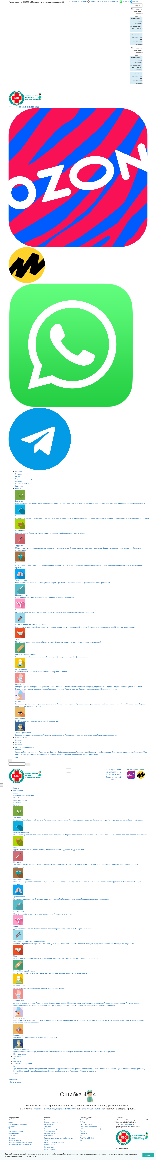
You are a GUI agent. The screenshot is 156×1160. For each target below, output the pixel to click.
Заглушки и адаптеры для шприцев (41, 597)
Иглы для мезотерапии (66, 704)
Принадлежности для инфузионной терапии (43, 565)
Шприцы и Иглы (21, 595)
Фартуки (64, 671)
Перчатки (19, 671)
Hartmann (83, 1133)
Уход (17, 639)
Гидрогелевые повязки (24, 689)
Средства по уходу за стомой (74, 533)
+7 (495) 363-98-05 (16, 107)
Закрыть (137, 5)
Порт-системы (130, 565)
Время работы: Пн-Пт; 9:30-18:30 (105, 1)
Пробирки (83, 627)
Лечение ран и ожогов (74, 735)
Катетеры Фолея (22, 503)
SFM (81, 1135)
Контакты (19, 744)
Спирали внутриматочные (65, 612)
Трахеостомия (21, 580)
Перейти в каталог (66, 1108)
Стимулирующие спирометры (48, 582)
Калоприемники (55, 533)
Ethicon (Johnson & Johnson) (90, 1129)
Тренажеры (89, 612)
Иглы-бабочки (73, 627)
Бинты (17, 656)
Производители (21, 737)
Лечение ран (20, 684)
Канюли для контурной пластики (28, 706)
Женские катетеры (101, 503)
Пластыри (25, 656)
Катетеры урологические (120, 503)
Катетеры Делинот (137, 503)
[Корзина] (141, 2)
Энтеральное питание (104, 518)
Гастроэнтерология (23, 515)
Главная (18, 471)
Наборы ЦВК (67, 565)
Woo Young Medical (87, 1138)
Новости (18, 481)
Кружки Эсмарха (21, 533)
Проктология (20, 530)
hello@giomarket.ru (79, 1)
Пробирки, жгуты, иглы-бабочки (113, 704)
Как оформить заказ (16, 1131)
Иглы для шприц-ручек (65, 597)
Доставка (18, 740)
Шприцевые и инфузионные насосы (86, 565)
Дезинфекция (48, 642)
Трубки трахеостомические (72, 582)
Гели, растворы (44, 686)
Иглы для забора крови (58, 627)
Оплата (18, 742)
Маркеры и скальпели (93, 548)
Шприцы (23, 597)
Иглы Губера (20, 565)
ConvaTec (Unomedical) (88, 1126)
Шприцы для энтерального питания (81, 518)
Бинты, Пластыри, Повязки (26, 654)
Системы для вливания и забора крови (30, 624)
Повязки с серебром (108, 689)
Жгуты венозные (41, 627)
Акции (17, 476)
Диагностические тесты (45, 612)
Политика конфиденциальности (20, 1142)
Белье (25, 671)
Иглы (17, 597)
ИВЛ (17, 721)
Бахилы (32, 671)
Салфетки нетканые (81, 656)
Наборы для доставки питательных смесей (32, 518)
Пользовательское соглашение (20, 1144)
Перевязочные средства (107, 735)
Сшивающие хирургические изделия (117, 548)
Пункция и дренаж (77, 548)
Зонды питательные (58, 518)
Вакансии (19, 486)
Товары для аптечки (23, 732)
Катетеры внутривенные (25, 627)
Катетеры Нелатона (37, 503)
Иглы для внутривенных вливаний (101, 627)
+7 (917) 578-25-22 (31, 107)
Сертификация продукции (25, 478)
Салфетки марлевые (37, 656)
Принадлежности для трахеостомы (97, 582)
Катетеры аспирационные (25, 582)
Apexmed (83, 1120)
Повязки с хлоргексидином (89, 689)
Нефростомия (64, 503)
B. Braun (83, 1122)
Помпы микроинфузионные (113, 565)
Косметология (20, 701)
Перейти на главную (44, 1108)
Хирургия (19, 545)
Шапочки (38, 671)
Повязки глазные (71, 689)
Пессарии (80, 612)
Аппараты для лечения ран (26, 686)
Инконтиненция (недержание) (89, 642)
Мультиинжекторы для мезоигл (88, 704)
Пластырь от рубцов (56, 689)
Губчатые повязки (135, 686)
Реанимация (20, 718)
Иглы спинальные (62, 548)
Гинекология (20, 609)
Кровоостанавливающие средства (29, 735)
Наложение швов (90, 735)
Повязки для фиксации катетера (59, 656)
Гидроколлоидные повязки (116, 686)
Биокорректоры (21, 704)
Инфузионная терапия (24, 562)
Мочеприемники (51, 503)
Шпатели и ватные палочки (65, 642)
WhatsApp (125, 1)
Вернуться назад (91, 1108)
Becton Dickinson (86, 1124)
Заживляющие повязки (59, 686)
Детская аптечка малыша (25, 612)
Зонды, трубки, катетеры (39, 533)
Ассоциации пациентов (24, 747)
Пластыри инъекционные (125, 627)
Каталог (18, 488)
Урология (19, 501)
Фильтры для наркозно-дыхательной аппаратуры (38, 721)
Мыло (17, 642)
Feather (82, 1131)
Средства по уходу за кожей (31, 642)
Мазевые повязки (41, 689)
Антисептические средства (53, 735)
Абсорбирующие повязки (95, 686)
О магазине (19, 474)
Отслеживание (14, 1133)
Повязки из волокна (77, 686)
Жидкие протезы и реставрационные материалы (34, 548)
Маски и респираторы (51, 671)
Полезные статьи (22, 483)
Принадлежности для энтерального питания (131, 518)
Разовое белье (21, 669)
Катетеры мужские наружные (82, 503)
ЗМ (81, 1140)
